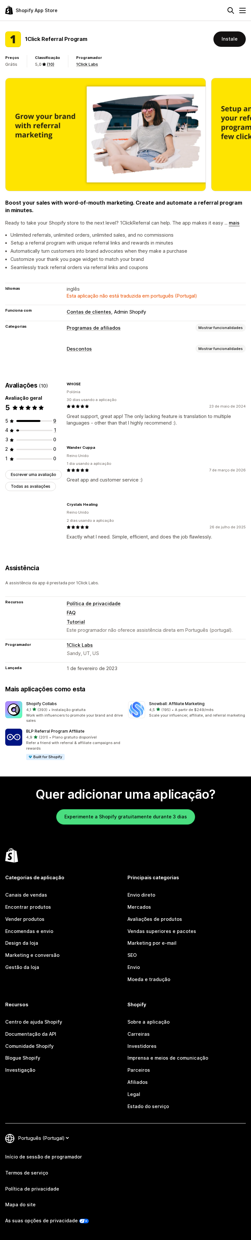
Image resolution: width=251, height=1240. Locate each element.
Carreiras (138, 1034)
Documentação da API (30, 1034)
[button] (64, 712)
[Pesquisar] (230, 10)
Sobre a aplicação (148, 1022)
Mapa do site (20, 1204)
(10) (50, 64)
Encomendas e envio (29, 931)
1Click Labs (87, 64)
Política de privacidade (94, 603)
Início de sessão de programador (43, 1156)
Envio (133, 967)
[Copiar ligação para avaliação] (84, 384)
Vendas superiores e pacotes (161, 931)
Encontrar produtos (28, 907)
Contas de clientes (89, 312)
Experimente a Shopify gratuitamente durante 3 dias (125, 816)
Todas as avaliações (30, 486)
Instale (230, 39)
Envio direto (141, 895)
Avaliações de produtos (154, 919)
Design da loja (21, 943)
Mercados (139, 907)
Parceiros (138, 1070)
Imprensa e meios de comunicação (167, 1058)
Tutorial (76, 622)
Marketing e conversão (32, 955)
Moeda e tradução (148, 979)
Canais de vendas (26, 895)
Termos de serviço (26, 1173)
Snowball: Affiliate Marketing (177, 703)
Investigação (20, 1070)
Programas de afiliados (94, 328)
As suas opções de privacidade (41, 1220)
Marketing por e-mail (151, 943)
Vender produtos (24, 919)
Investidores (142, 1046)
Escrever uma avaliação (33, 474)
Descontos (79, 349)
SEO (132, 955)
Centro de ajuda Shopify (33, 1022)
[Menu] (242, 10)
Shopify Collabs (41, 703)
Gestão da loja (22, 967)
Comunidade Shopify (29, 1046)
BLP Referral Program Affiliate (55, 731)
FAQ (71, 612)
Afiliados (137, 1082)
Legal (133, 1094)
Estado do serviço (148, 1106)
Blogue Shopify (22, 1058)
